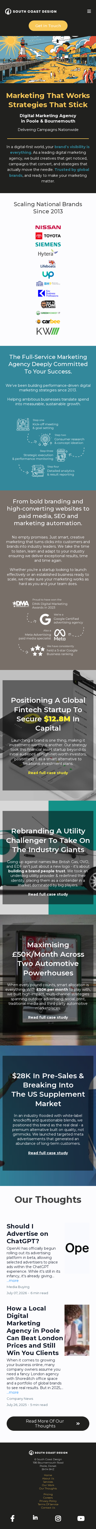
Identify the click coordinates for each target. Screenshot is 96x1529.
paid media (34, 516)
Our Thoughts (48, 1488)
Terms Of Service (48, 1504)
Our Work (48, 1485)
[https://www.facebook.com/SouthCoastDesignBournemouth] (14, 1519)
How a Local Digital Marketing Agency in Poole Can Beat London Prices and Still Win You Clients (35, 1331)
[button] (89, 11)
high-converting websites (44, 508)
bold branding (50, 501)
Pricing (48, 1494)
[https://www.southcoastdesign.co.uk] (30, 11)
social (70, 999)
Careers (48, 1497)
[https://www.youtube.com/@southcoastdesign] (82, 1519)
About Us (48, 1478)
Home (48, 1475)
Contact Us (48, 1507)
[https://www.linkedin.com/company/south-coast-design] (36, 1518)
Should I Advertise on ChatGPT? (27, 1234)
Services (48, 1481)
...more (13, 1280)
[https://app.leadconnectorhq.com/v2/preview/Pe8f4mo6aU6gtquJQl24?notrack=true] (48, 1452)
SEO (60, 516)
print (81, 999)
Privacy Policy (48, 1501)
